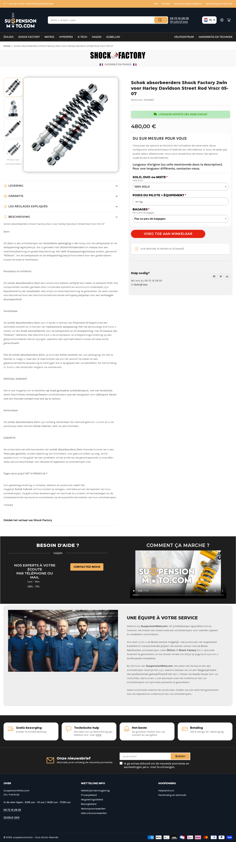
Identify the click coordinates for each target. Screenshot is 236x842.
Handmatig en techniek (218, 3)
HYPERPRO (66, 37)
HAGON (96, 37)
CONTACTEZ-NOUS (87, 566)
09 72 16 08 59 (179, 18)
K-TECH (82, 37)
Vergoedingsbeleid (92, 799)
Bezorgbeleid (88, 803)
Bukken (180, 756)
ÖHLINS (8, 37)
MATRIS (49, 37)
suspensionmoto (23, 837)
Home (7, 46)
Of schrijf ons (179, 22)
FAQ (156, 3)
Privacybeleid (89, 795)
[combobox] (108, 20)
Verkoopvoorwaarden (93, 808)
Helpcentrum (184, 37)
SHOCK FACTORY (29, 37)
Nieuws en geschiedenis (188, 3)
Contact (165, 3)
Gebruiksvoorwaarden (94, 813)
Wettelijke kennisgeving (95, 790)
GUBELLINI (113, 37)
